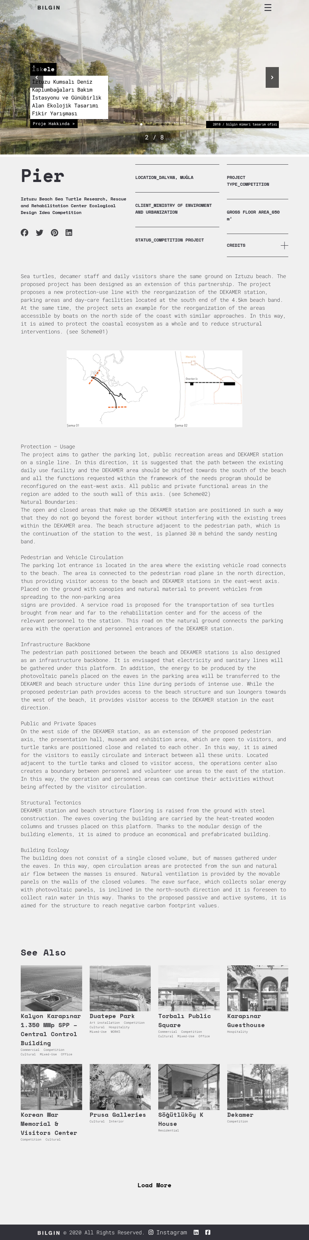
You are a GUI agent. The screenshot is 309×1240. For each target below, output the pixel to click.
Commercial (30, 1050)
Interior (116, 1121)
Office (66, 1054)
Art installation (105, 1022)
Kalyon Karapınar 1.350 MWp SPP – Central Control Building (51, 1029)
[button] (36, 77)
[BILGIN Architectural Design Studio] (49, 7)
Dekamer (240, 1114)
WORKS (115, 1032)
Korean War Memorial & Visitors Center (49, 1123)
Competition (54, 1050)
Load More (154, 1185)
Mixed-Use (48, 1054)
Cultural (28, 1054)
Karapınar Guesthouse (246, 1020)
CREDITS (236, 245)
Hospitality (119, 1027)
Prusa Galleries (118, 1114)
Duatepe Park (112, 1015)
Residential (168, 1130)
